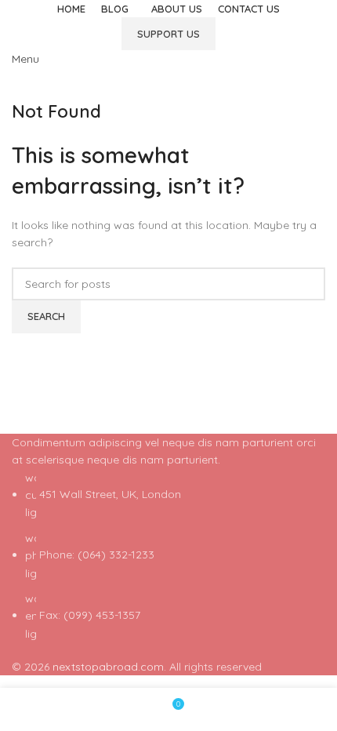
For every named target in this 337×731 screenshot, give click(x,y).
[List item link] (168, 556)
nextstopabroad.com (108, 667)
